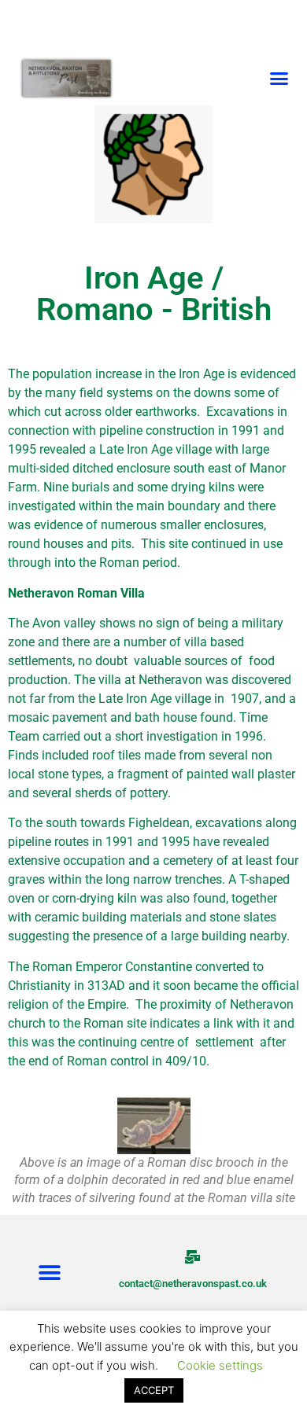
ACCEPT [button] (154, 1390)
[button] (279, 78)
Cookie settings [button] (220, 1365)
